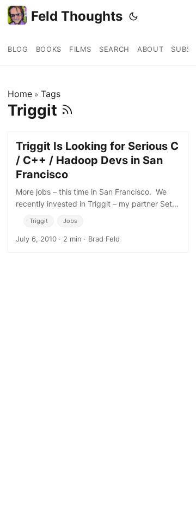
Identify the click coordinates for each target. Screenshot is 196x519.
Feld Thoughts (76, 16)
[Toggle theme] (133, 16)
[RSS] (67, 110)
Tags (50, 93)
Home (20, 93)
